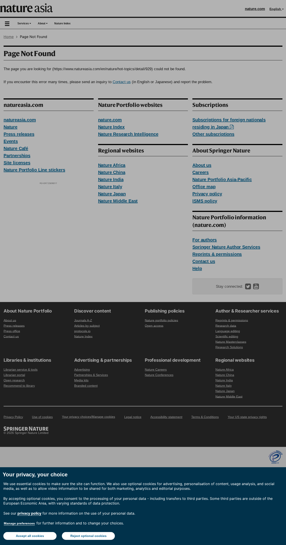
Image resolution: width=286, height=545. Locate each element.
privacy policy (29, 513)
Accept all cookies (30, 536)
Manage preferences (19, 523)
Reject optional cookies (88, 536)
